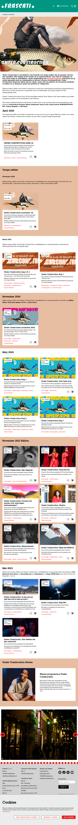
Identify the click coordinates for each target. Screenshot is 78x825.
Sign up (64, 787)
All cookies (68, 817)
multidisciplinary (16, 225)
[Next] (75, 734)
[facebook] (64, 772)
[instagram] (59, 772)
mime (13, 481)
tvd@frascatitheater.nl (47, 778)
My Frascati (64, 6)
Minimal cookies (50, 817)
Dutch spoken (7, 338)
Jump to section (8, 14)
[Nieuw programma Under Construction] (18, 684)
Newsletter (62, 779)
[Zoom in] (2, 758)
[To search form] (71, 6)
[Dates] (35, 156)
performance (7, 158)
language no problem (19, 283)
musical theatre (8, 393)
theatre (14, 158)
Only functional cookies (26, 817)
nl (54, 6)
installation (15, 341)
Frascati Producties (54, 78)
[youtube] (72, 772)
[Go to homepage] (18, 6)
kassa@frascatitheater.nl (29, 786)
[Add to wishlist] (30, 156)
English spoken (8, 283)
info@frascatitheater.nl (9, 776)
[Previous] (3, 734)
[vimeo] (68, 772)
